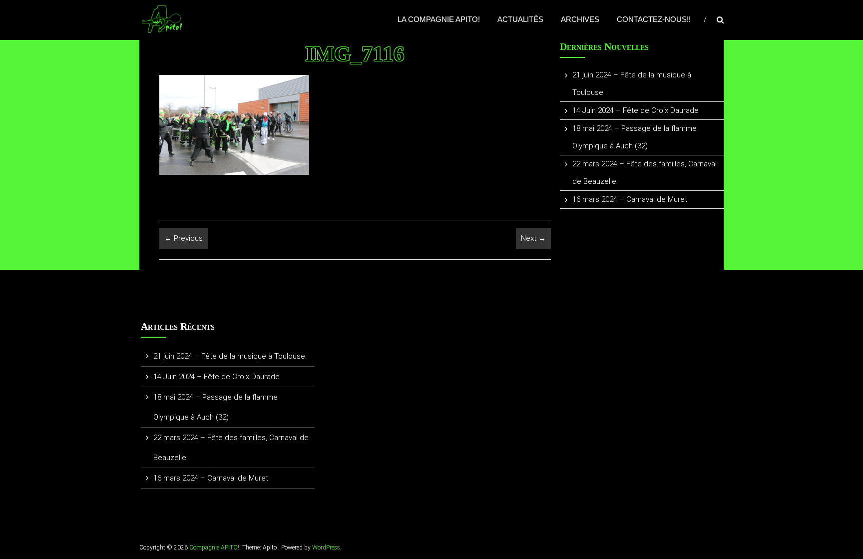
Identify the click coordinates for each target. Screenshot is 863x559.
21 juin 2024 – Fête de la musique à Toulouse (229, 356)
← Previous (183, 238)
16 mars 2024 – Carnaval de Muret (629, 199)
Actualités (520, 19)
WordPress (326, 547)
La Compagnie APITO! (439, 19)
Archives (580, 19)
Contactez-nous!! (654, 19)
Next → (533, 238)
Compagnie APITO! (214, 547)
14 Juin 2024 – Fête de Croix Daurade (635, 110)
